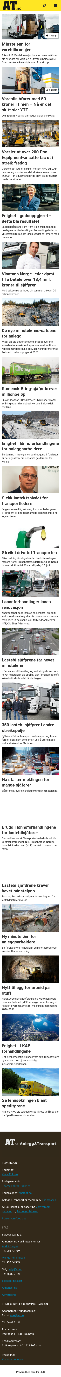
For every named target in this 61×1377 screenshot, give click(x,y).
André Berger (10, 1246)
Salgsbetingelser (12, 1280)
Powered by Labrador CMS (30, 1372)
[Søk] (44, 5)
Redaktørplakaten (27, 1211)
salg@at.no (15, 1269)
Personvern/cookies (14, 1218)
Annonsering (9, 1287)
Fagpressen (49, 1200)
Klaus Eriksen (10, 1174)
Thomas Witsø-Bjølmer (16, 1186)
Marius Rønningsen (13, 1257)
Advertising (9, 1294)
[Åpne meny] (55, 5)
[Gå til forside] (19, 5)
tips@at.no (25, 1192)
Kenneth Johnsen (12, 1359)
